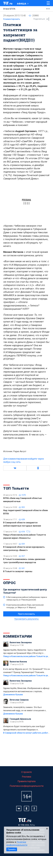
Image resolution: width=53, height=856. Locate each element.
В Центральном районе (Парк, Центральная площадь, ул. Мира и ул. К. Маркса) (25, 606)
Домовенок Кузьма (13, 694)
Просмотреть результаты (26, 619)
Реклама (26, 776)
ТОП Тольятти (16, 488)
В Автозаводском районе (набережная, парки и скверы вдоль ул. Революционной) (26, 598)
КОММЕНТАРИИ (17, 636)
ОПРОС (9, 583)
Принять (12, 849)
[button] (14, 468)
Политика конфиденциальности (26, 786)
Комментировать (11, 19)
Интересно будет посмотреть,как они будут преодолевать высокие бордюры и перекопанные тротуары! (24, 728)
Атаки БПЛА (9, 8)
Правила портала (26, 781)
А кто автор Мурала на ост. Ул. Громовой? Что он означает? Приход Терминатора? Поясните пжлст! (26, 671)
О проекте (26, 772)
